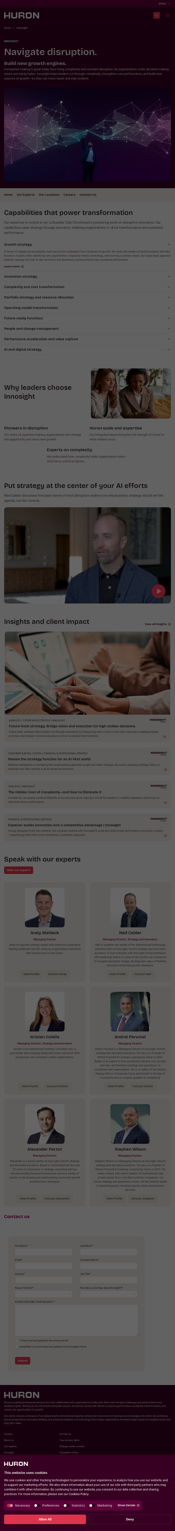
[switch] (18, 1505)
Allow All (45, 1519)
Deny (130, 1519)
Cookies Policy (79, 1494)
